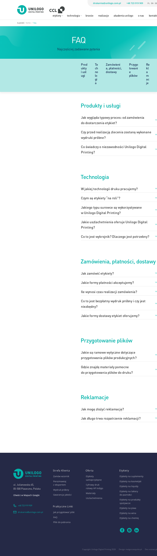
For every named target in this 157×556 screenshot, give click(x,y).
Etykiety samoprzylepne (94, 478)
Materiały (91, 493)
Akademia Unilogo (123, 15)
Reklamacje (147, 73)
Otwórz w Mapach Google (26, 495)
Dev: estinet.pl (151, 549)
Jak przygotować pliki (64, 512)
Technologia (73, 15)
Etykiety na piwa (128, 508)
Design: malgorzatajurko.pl (130, 549)
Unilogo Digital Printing (101, 549)
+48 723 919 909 (134, 3)
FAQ (55, 517)
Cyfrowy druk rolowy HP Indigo (94, 486)
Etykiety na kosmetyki (130, 481)
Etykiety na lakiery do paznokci (129, 493)
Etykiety (57, 15)
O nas (141, 15)
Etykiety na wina (128, 513)
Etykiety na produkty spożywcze (130, 501)
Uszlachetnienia (94, 498)
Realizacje (103, 15)
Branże (89, 15)
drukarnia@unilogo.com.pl (107, 3)
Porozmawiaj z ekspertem (59, 483)
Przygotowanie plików (133, 70)
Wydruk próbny (61, 489)
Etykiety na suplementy (131, 476)
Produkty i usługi (84, 70)
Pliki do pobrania (62, 522)
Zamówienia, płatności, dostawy (114, 68)
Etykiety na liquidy (129, 486)
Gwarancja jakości (62, 494)
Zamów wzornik (61, 476)
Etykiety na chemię (129, 518)
